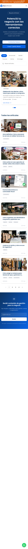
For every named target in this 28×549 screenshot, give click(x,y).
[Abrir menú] (26, 5)
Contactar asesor (14, 42)
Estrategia (20, 59)
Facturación (12, 55)
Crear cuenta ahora (14, 46)
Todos (4, 55)
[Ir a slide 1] (12, 107)
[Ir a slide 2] (15, 107)
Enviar (14, 319)
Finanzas (4, 59)
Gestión (20, 55)
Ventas (12, 59)
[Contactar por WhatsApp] (24, 545)
